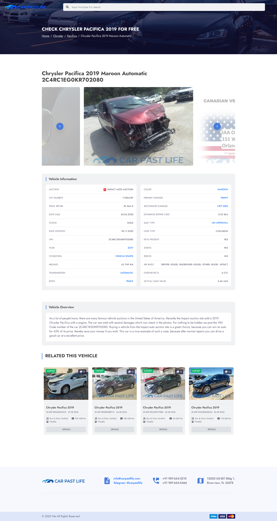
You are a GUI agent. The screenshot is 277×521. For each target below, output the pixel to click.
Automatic (126, 272)
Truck (129, 281)
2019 (130, 247)
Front (224, 197)
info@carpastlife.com (126, 478)
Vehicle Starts (124, 256)
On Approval (220, 222)
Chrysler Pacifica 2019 (60, 407)
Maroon (223, 189)
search (67, 7)
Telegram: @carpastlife (127, 483)
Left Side (222, 206)
